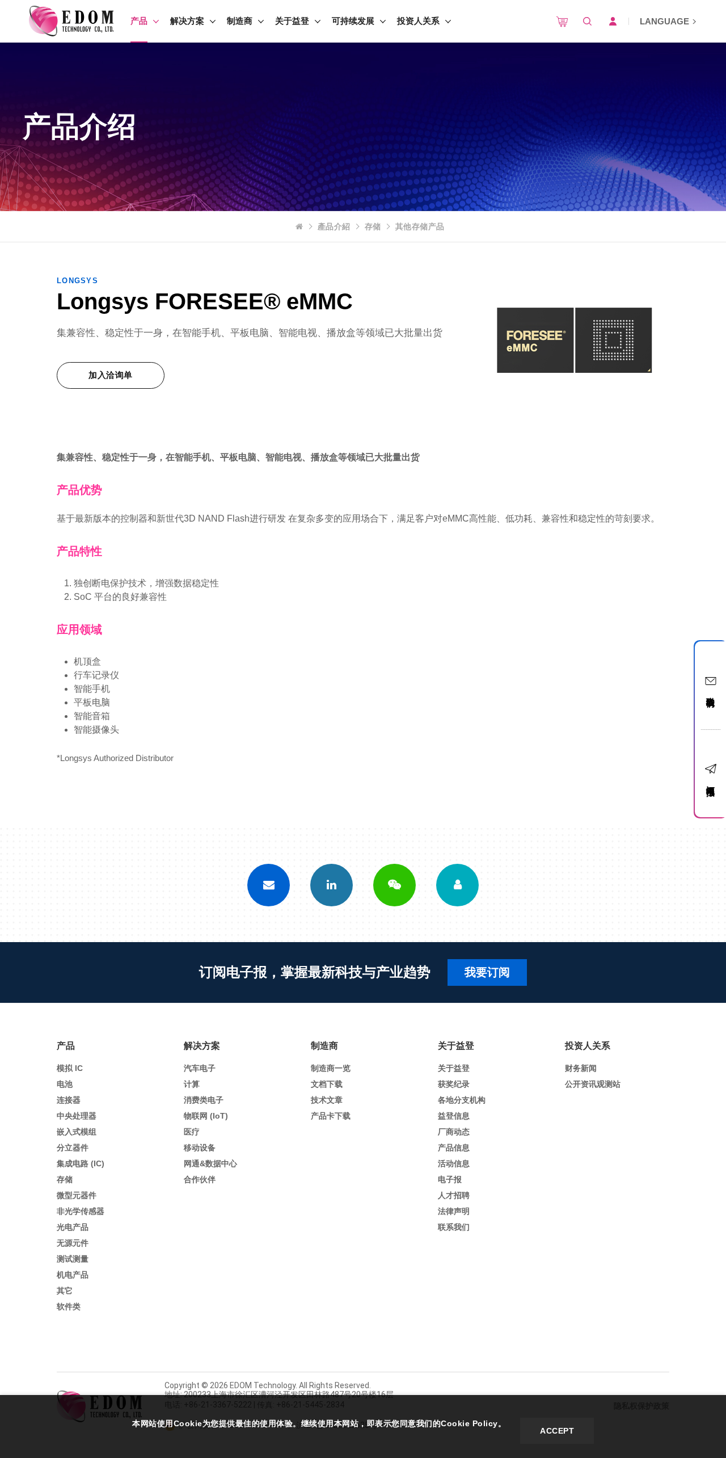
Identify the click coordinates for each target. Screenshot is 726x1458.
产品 (138, 21)
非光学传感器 (80, 1211)
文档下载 (327, 1084)
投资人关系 (418, 21)
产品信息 (454, 1147)
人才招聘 (454, 1195)
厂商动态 (454, 1131)
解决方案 (187, 21)
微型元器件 (76, 1195)
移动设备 (200, 1147)
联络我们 (711, 692)
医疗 (192, 1131)
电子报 (450, 1179)
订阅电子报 (711, 780)
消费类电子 (203, 1099)
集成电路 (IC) (80, 1163)
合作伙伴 (200, 1179)
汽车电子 (200, 1068)
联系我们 (454, 1227)
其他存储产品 (420, 226)
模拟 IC (70, 1068)
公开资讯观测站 (593, 1084)
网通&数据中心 (210, 1163)
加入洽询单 (110, 375)
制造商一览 (331, 1068)
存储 (373, 226)
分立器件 (72, 1147)
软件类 (69, 1306)
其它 (65, 1290)
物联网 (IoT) (206, 1115)
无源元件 (72, 1242)
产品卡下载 (331, 1115)
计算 (192, 1084)
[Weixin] (394, 885)
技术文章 (327, 1099)
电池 (65, 1084)
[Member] (457, 885)
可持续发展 (353, 21)
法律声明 (454, 1211)
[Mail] (268, 885)
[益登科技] (70, 21)
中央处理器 (76, 1115)
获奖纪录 (454, 1084)
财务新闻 (581, 1068)
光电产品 (72, 1227)
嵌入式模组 (76, 1131)
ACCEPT (557, 1430)
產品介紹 (334, 226)
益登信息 (454, 1115)
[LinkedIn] (331, 885)
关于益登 (292, 21)
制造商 (239, 21)
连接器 (69, 1099)
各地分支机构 (462, 1099)
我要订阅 (487, 972)
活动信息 (454, 1163)
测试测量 (72, 1258)
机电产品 (72, 1274)
